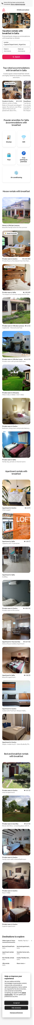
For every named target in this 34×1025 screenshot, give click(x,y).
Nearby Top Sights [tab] (24, 940)
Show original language (18, 4)
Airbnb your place (23, 10)
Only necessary (16, 1008)
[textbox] (9, 51)
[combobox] (16, 44)
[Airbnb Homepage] (3, 10)
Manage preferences (16, 1013)
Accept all (16, 1003)
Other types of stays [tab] (8, 940)
